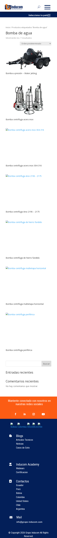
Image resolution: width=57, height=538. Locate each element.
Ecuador (20, 485)
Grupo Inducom (32, 532)
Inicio (8, 27)
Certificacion (22, 472)
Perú (18, 489)
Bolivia (19, 493)
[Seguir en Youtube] (43, 414)
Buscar (46, 363)
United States (22, 501)
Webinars (20, 468)
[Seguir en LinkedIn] (24, 414)
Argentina (20, 509)
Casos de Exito (23, 447)
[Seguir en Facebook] (15, 414)
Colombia (20, 497)
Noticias (20, 443)
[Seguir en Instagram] (33, 414)
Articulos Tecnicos (24, 439)
